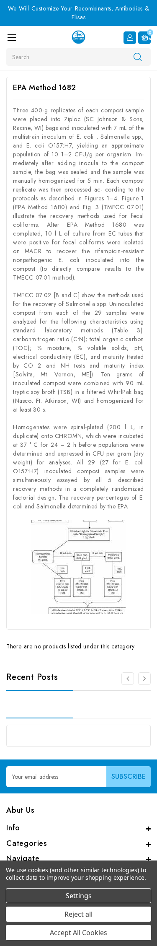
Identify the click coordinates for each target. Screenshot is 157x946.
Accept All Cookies (78, 932)
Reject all (78, 914)
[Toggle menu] (11, 37)
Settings (79, 895)
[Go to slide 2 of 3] (127, 678)
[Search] (137, 57)
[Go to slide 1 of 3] (144, 678)
